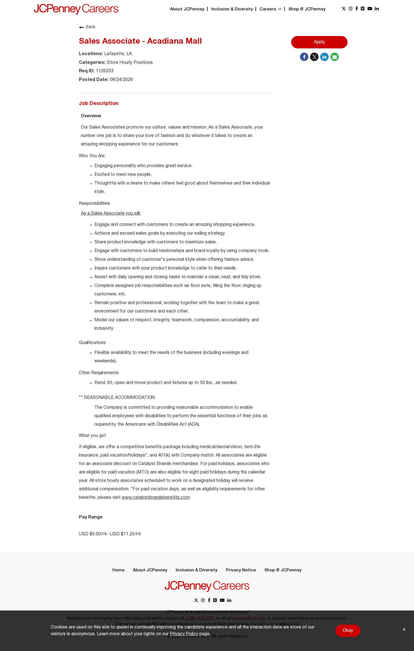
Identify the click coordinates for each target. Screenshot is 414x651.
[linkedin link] (376, 9)
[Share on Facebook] (304, 57)
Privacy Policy (184, 634)
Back (90, 27)
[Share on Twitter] (314, 57)
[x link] (343, 9)
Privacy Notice (241, 570)
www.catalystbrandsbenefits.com (156, 498)
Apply (319, 42)
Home (118, 570)
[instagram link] (350, 9)
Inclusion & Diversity (232, 9)
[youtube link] (369, 9)
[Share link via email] (335, 57)
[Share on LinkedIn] (324, 57)
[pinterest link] (362, 9)
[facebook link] (356, 9)
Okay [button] (348, 631)
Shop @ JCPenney (307, 9)
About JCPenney (187, 9)
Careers (268, 9)
